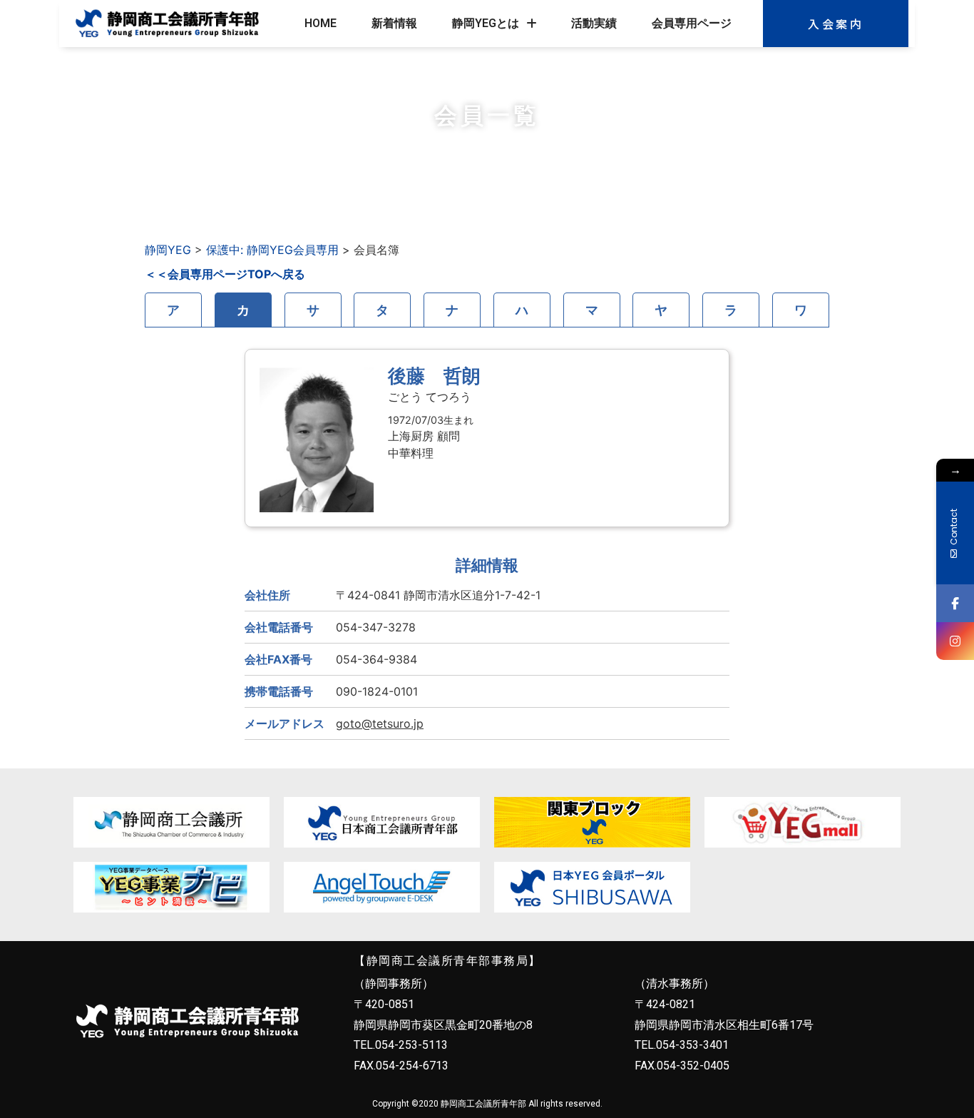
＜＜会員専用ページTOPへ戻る (225, 274)
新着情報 (394, 23)
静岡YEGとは (485, 23)
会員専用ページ (692, 23)
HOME (320, 23)
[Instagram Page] (955, 641)
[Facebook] (955, 603)
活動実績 (594, 23)
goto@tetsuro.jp (380, 723)
